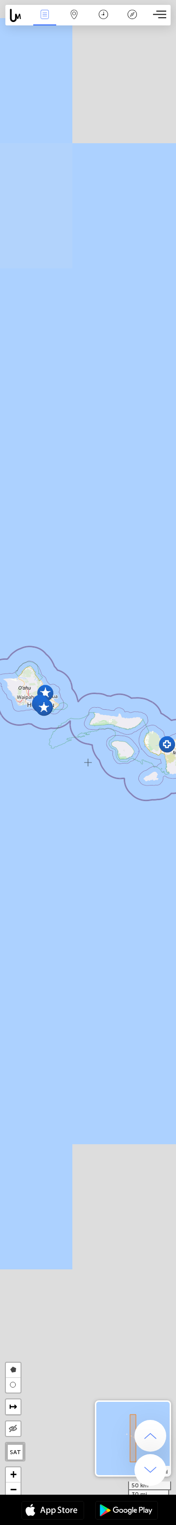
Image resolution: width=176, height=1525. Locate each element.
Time (103, 21)
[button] (43, 707)
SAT (15, 1452)
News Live (44, 21)
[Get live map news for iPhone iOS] (53, 1511)
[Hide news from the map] (13, 1428)
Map (74, 21)
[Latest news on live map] (17, 15)
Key (132, 21)
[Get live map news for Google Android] (126, 1511)
